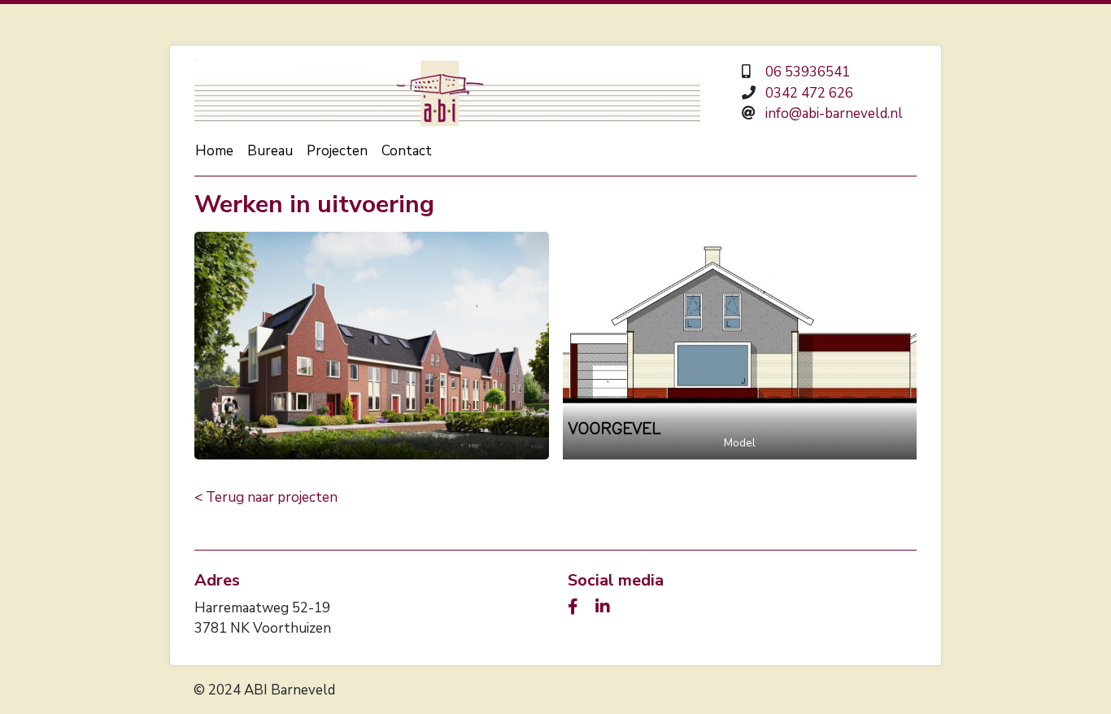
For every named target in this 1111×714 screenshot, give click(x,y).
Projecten (337, 150)
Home (214, 150)
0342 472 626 (809, 93)
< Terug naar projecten (266, 497)
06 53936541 (807, 72)
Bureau (270, 150)
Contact (406, 150)
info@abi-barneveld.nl (834, 113)
